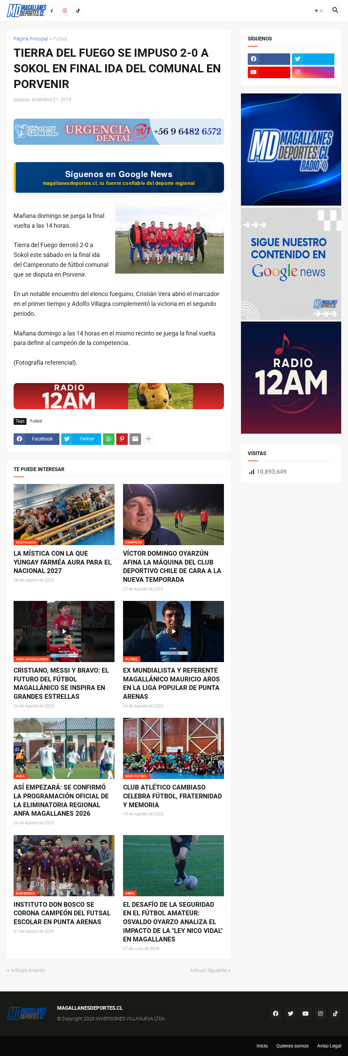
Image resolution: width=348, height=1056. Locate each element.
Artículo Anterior (28, 970)
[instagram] (313, 72)
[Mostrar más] (148, 439)
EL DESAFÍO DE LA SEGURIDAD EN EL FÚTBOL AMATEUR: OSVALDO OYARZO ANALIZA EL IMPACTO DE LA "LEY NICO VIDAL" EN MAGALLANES (173, 922)
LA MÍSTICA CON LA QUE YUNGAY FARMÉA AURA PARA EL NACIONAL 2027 (62, 562)
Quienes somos (292, 1046)
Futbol (60, 38)
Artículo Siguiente (208, 970)
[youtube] (269, 72)
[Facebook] (52, 10)
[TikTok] (78, 10)
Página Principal (31, 38)
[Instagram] (65, 10)
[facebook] (269, 59)
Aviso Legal (329, 1046)
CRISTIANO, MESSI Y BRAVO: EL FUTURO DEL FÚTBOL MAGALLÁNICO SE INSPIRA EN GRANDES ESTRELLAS (61, 683)
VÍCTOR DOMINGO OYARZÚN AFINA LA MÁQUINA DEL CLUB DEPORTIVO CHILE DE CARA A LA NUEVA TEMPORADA (172, 567)
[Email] (135, 439)
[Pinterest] (122, 439)
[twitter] (313, 59)
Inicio (262, 1046)
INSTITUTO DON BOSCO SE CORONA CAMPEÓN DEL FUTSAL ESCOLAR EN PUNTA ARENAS (62, 913)
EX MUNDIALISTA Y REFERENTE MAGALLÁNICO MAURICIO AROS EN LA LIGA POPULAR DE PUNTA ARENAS (171, 683)
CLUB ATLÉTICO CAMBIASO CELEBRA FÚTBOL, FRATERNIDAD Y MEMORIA (172, 796)
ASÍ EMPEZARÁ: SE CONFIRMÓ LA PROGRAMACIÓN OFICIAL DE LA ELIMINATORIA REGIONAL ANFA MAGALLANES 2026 (61, 800)
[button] (319, 10)
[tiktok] (335, 1013)
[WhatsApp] (109, 439)
